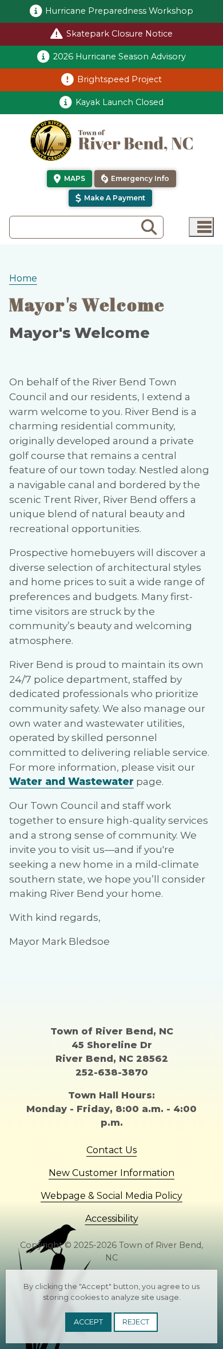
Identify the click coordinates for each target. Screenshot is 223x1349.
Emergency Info (140, 178)
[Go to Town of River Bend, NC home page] (111, 140)
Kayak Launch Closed (119, 102)
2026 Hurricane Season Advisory (119, 56)
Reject (135, 1322)
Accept (88, 1322)
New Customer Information (111, 1172)
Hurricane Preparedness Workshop (119, 11)
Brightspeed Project (119, 79)
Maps (74, 178)
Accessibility (111, 1218)
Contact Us (111, 1150)
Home (23, 278)
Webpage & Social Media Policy (111, 1195)
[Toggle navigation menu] (201, 227)
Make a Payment (114, 198)
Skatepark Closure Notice (119, 34)
